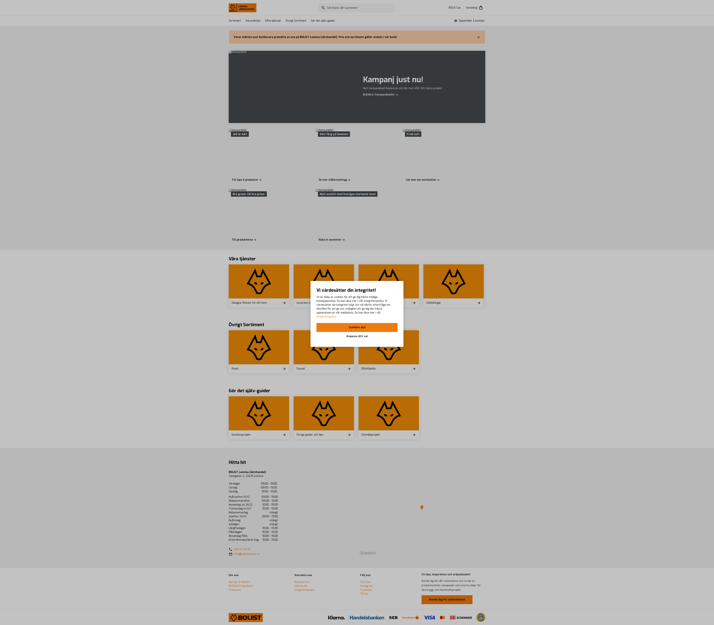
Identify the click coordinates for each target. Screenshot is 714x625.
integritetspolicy (326, 316)
